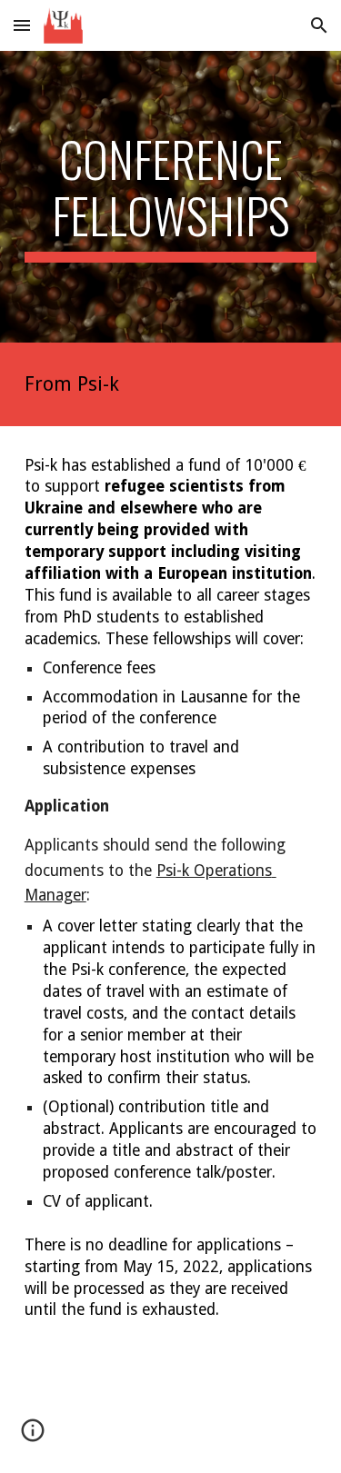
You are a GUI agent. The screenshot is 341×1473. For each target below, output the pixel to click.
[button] (22, 25)
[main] (171, 197)
